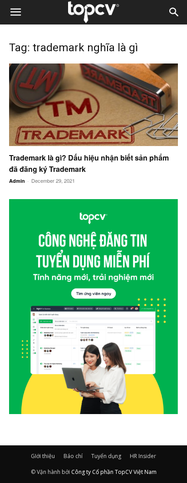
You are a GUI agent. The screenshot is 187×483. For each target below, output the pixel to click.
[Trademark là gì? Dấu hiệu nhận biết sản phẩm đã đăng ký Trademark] (93, 104)
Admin (17, 180)
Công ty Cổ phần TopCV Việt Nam (114, 472)
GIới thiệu (43, 456)
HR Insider (143, 456)
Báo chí (73, 456)
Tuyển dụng (106, 456)
